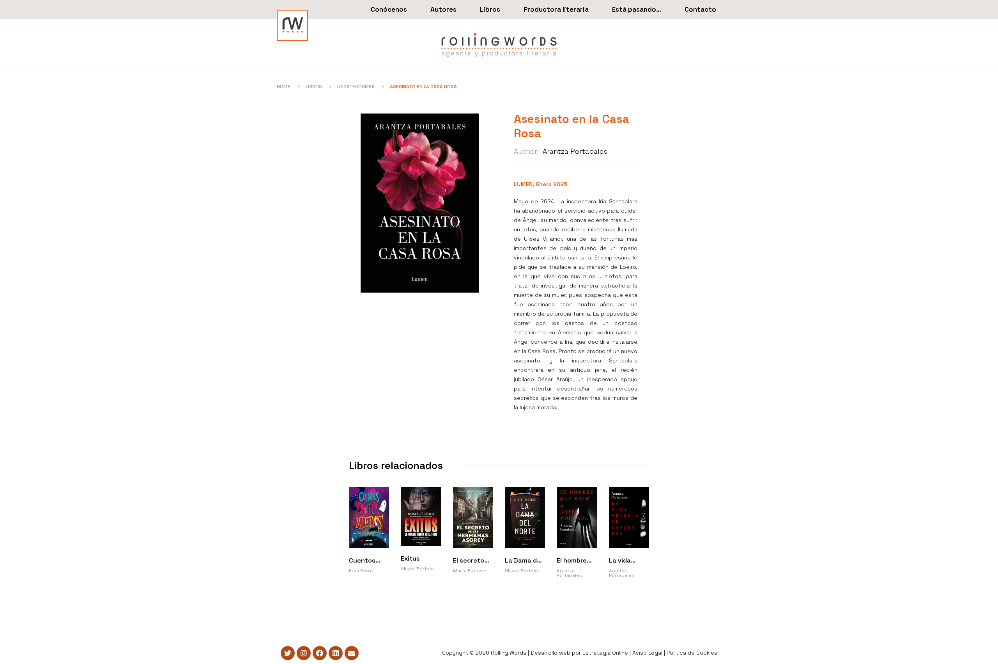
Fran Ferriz (361, 571)
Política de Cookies (692, 652)
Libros (314, 86)
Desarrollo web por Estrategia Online (579, 652)
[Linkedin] (336, 653)
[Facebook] (320, 653)
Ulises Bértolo (417, 569)
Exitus (410, 558)
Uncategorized (356, 86)
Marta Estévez (470, 571)
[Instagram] (304, 653)
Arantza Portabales (575, 151)
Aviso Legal (647, 652)
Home (283, 86)
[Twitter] (288, 653)
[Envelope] (352, 653)
